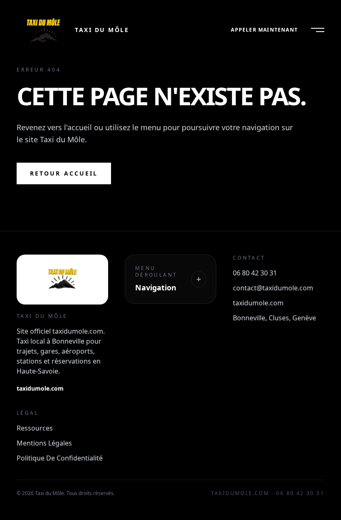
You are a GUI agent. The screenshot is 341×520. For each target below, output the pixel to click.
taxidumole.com (40, 388)
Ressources (35, 428)
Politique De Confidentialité (60, 458)
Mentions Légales (44, 443)
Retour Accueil (64, 173)
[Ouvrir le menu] (317, 30)
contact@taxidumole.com (273, 287)
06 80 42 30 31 (255, 272)
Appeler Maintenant (264, 30)
